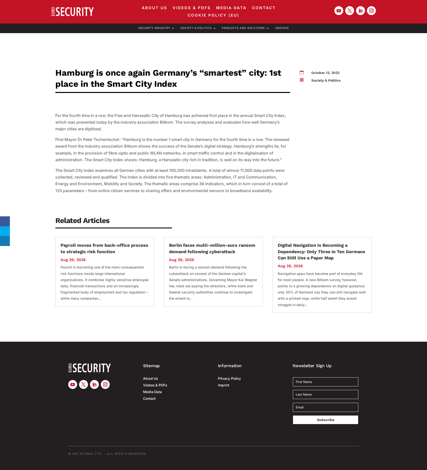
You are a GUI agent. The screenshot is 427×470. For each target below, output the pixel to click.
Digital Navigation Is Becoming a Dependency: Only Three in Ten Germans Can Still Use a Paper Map (321, 251)
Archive (282, 28)
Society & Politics (196, 28)
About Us (154, 8)
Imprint (223, 385)
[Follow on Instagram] (371, 10)
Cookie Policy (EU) (213, 16)
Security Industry (154, 28)
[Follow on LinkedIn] (360, 10)
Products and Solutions (243, 28)
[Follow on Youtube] (338, 10)
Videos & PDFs (192, 8)
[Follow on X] (349, 10)
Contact (264, 8)
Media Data (231, 8)
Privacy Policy (229, 378)
